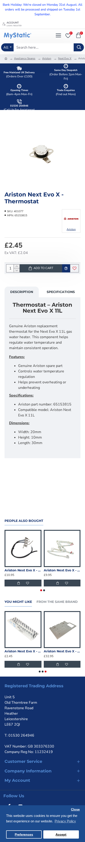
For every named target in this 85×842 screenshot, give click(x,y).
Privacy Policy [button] (65, 821)
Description (21, 292)
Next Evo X (64, 58)
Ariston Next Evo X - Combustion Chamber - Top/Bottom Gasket (23, 651)
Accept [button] (61, 834)
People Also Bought (24, 521)
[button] (41, 590)
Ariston (46, 58)
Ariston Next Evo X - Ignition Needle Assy (23, 570)
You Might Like (18, 602)
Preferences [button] (24, 834)
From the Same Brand (57, 602)
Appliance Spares (24, 58)
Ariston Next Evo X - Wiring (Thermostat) (62, 570)
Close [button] (75, 809)
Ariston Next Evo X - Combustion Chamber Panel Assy (62, 651)
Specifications (61, 292)
